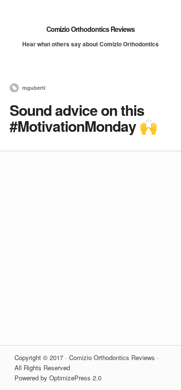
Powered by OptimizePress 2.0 (57, 377)
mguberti (33, 87)
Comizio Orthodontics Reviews (90, 29)
